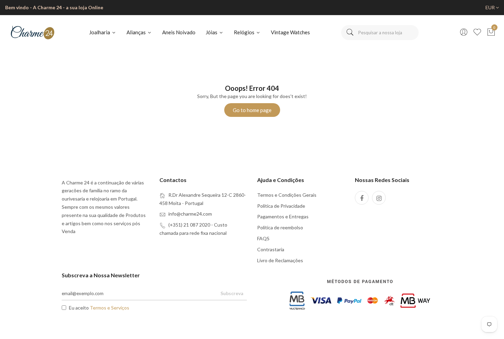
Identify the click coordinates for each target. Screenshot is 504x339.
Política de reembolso (280, 227)
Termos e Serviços (109, 308)
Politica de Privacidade (281, 206)
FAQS (263, 238)
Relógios (244, 32)
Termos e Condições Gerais (286, 195)
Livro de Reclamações (280, 260)
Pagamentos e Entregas (283, 216)
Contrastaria (270, 249)
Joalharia (100, 32)
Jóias (212, 32)
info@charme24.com (190, 214)
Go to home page (252, 110)
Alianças (137, 32)
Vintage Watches (290, 32)
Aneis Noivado (178, 32)
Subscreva (231, 293)
